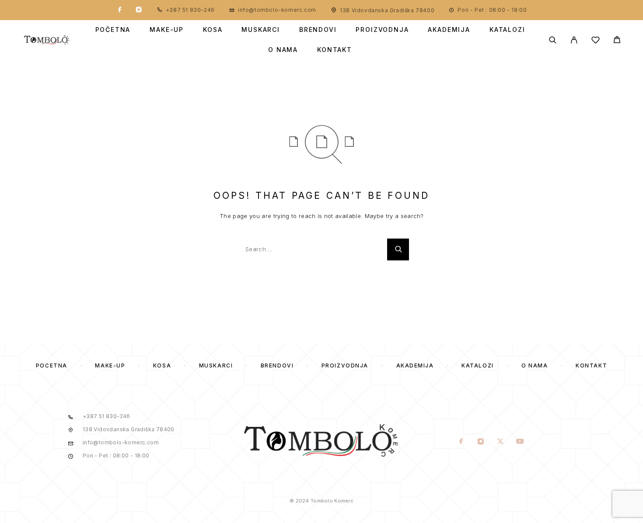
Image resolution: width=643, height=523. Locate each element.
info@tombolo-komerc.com (277, 10)
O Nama (283, 49)
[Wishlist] (595, 41)
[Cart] (617, 40)
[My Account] (574, 40)
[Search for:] (310, 249)
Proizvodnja (382, 29)
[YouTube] (520, 442)
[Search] (552, 40)
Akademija (449, 29)
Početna (113, 29)
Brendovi (318, 29)
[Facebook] (119, 10)
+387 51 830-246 (190, 10)
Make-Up (167, 29)
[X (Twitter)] (500, 442)
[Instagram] (138, 10)
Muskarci (260, 29)
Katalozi (507, 29)
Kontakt (334, 49)
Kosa (212, 29)
